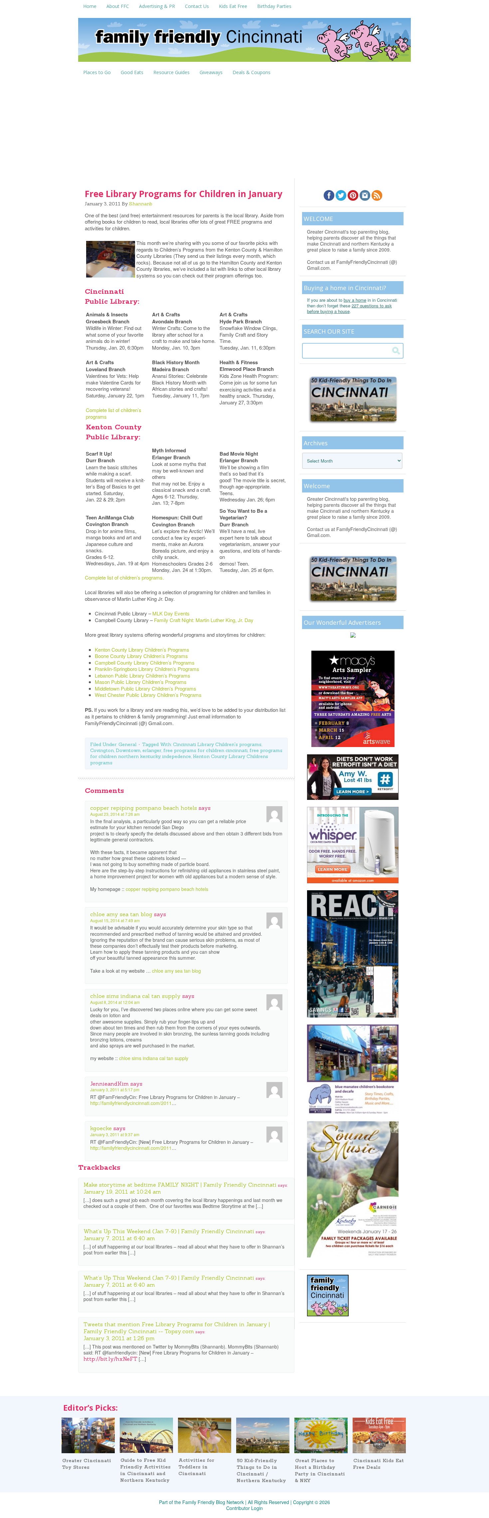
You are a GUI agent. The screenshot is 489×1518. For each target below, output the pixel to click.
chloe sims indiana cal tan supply (135, 996)
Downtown (128, 750)
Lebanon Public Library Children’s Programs (142, 675)
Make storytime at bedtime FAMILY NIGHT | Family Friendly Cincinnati (179, 1184)
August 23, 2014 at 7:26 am (115, 814)
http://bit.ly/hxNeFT (110, 1358)
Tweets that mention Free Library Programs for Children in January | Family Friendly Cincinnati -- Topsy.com (176, 1328)
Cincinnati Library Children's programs (217, 744)
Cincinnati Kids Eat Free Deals (378, 1464)
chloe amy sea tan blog (121, 914)
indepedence (176, 756)
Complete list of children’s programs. (124, 577)
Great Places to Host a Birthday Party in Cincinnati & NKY (320, 1471)
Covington (102, 750)
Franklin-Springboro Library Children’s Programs (147, 668)
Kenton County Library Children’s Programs (142, 649)
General (127, 744)
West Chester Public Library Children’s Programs (148, 694)
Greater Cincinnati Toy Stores (86, 1464)
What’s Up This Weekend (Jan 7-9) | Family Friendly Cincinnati (168, 1231)
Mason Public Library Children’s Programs (141, 681)
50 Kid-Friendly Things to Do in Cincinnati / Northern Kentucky (261, 1471)
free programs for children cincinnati (205, 750)
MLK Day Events (171, 613)
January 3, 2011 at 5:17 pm (114, 1089)
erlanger (151, 750)
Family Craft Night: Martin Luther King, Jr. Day (203, 619)
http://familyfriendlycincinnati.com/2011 (131, 1103)
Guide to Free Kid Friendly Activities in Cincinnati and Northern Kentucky (145, 1470)
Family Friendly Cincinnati (244, 42)
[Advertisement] (244, 128)
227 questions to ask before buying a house (349, 308)
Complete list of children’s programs (113, 413)
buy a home (355, 300)
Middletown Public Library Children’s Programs (145, 688)
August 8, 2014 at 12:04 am (115, 1002)
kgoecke (101, 1128)
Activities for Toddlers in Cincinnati (196, 1467)
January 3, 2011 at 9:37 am (114, 1134)
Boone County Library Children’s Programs (141, 655)
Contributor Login (244, 1508)
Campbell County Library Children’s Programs (145, 662)
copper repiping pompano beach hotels (143, 808)
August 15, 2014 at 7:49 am (115, 920)
